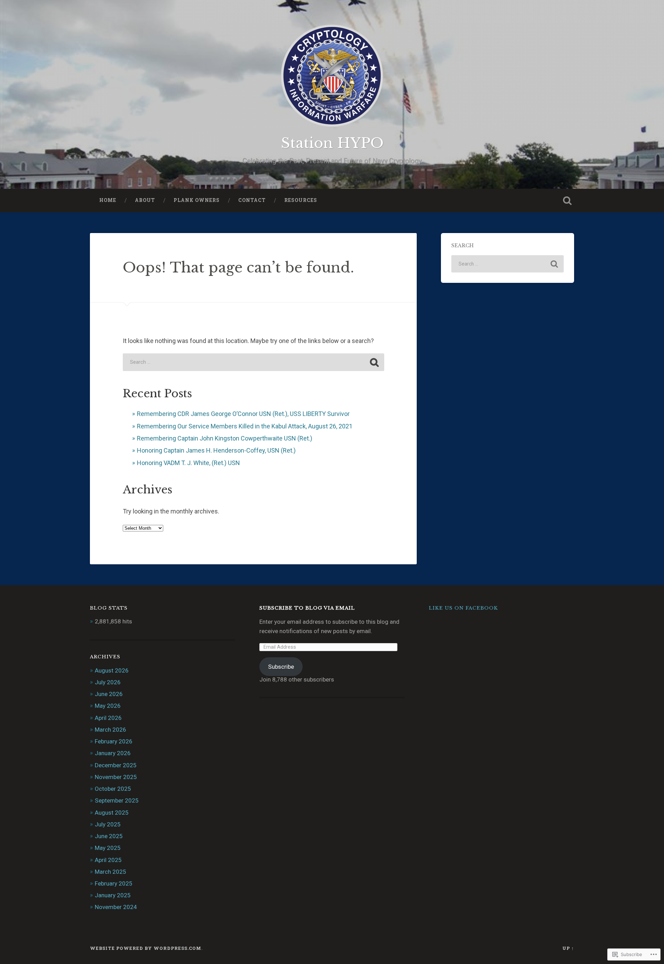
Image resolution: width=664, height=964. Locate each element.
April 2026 (108, 717)
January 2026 (113, 753)
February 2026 (113, 741)
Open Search (567, 200)
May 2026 (108, 705)
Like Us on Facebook (463, 608)
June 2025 (109, 836)
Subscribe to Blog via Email (307, 608)
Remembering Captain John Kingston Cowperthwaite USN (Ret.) (224, 438)
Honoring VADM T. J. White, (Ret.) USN (188, 462)
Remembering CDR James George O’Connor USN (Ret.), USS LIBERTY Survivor (243, 413)
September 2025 (117, 800)
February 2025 (113, 883)
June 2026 (109, 693)
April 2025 (108, 859)
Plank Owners (197, 200)
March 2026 (110, 729)
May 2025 (108, 847)
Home (107, 200)
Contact (252, 200)
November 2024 (116, 906)
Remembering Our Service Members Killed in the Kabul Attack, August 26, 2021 (244, 426)
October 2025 (113, 788)
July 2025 (108, 824)
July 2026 (108, 682)
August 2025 (112, 812)
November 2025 (116, 776)
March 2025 (110, 871)
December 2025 (116, 765)
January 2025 (113, 895)
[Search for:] (253, 362)
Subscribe (281, 666)
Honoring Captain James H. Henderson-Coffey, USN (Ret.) (216, 450)
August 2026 (112, 670)
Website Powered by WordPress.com (145, 948)
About (145, 200)
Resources (300, 200)
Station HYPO (332, 143)
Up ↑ (568, 948)
